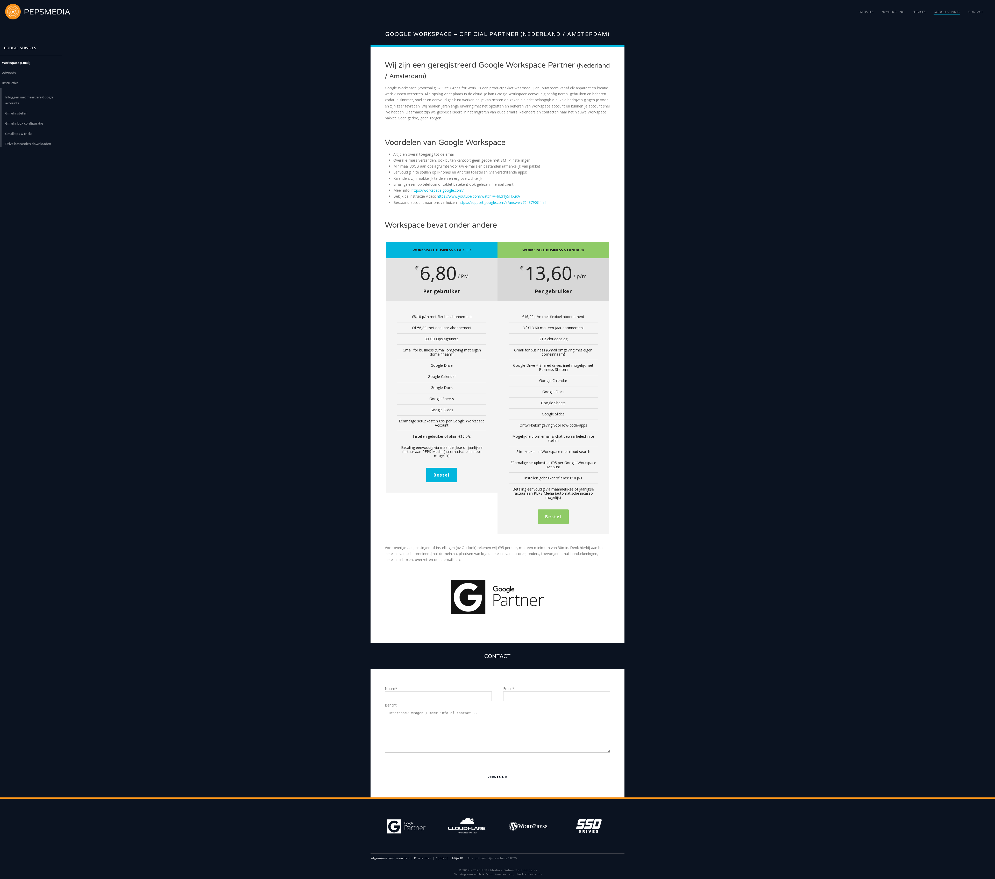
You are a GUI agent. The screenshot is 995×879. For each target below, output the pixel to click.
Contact (975, 12)
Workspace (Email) (16, 63)
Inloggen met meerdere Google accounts (29, 100)
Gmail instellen (16, 113)
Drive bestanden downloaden (28, 144)
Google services (947, 12)
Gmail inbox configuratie (24, 123)
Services (919, 12)
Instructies (10, 83)
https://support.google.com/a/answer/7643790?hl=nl (502, 202)
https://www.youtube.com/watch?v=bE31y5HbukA (478, 196)
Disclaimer (422, 858)
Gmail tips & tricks (18, 134)
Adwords (9, 73)
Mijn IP (457, 858)
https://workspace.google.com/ (437, 190)
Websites (866, 12)
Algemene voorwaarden (390, 858)
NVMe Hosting (893, 12)
